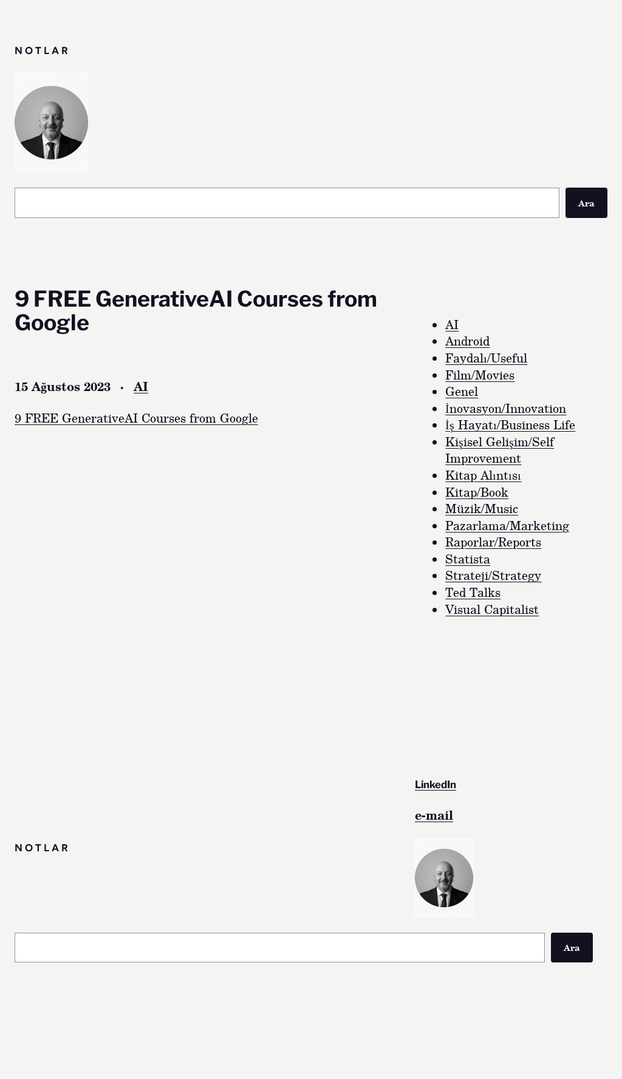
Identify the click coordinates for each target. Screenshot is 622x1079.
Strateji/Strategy (493, 575)
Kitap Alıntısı (483, 475)
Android (467, 341)
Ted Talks (473, 592)
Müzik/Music (481, 508)
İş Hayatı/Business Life (510, 425)
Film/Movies (479, 375)
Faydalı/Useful (486, 358)
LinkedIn (435, 784)
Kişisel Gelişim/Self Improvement (499, 450)
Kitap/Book (476, 492)
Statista (467, 559)
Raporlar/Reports (493, 542)
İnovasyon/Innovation (505, 408)
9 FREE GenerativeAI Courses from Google (136, 418)
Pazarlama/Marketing (507, 525)
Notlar (42, 50)
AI (141, 386)
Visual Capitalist (492, 609)
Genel (461, 391)
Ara (586, 202)
